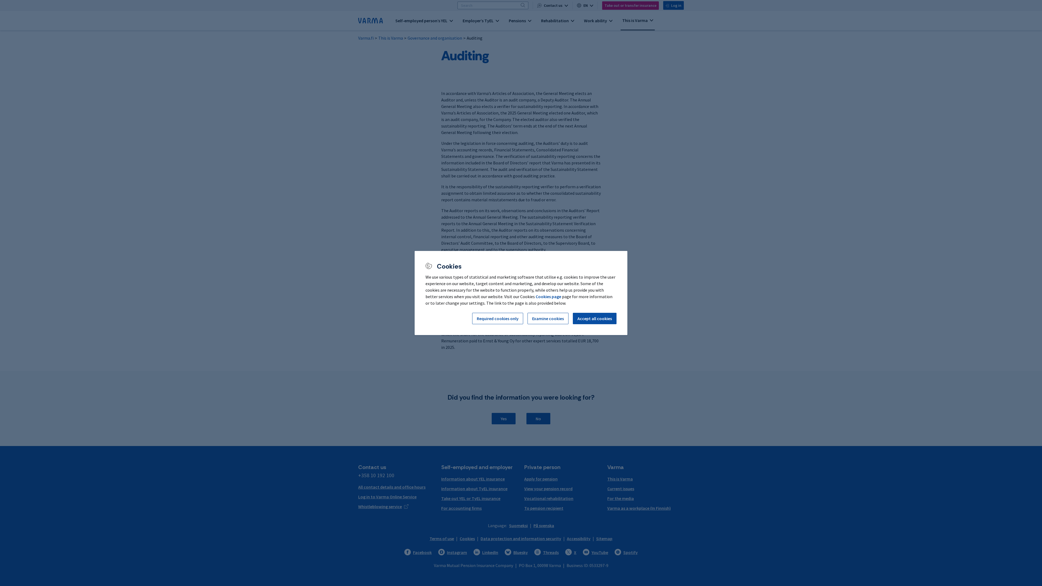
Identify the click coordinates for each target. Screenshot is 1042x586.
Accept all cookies (594, 318)
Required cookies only (498, 318)
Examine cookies (548, 318)
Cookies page (548, 296)
